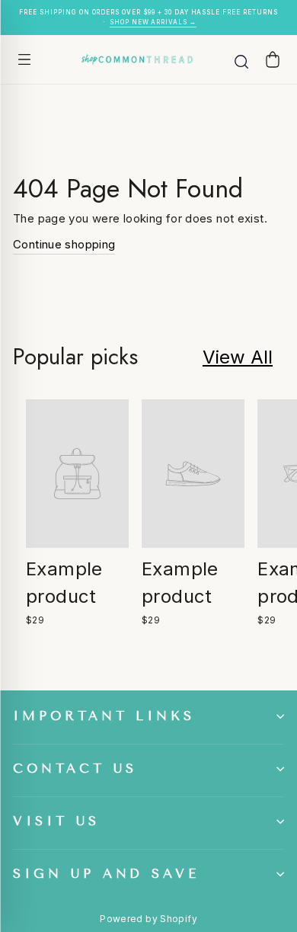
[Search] (241, 59)
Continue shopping (64, 244)
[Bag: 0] (272, 59)
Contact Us (75, 768)
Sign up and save (106, 873)
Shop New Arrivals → (153, 22)
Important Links (104, 716)
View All (238, 357)
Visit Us (56, 821)
